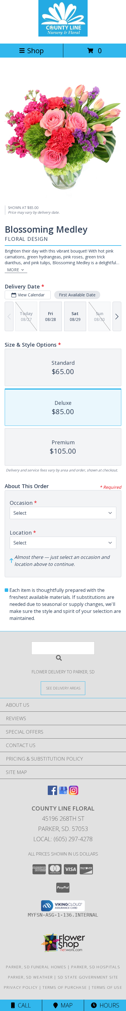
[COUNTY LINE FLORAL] (63, 35)
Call (23, 1005)
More (13, 269)
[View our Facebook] (52, 793)
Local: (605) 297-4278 (63, 839)
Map (65, 1005)
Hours (108, 1005)
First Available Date (77, 295)
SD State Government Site (88, 977)
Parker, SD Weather (30, 977)
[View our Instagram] (73, 793)
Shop (35, 50)
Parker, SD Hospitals (95, 966)
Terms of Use (107, 987)
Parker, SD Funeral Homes (36, 966)
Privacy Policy (21, 987)
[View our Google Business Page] (63, 793)
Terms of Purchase (64, 987)
